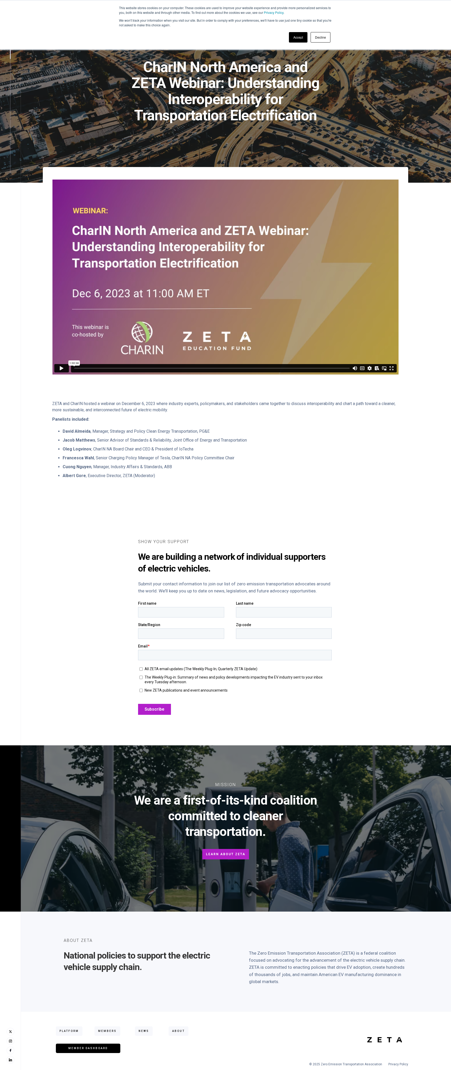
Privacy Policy (273, 12)
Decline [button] (320, 37)
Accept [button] (298, 37)
